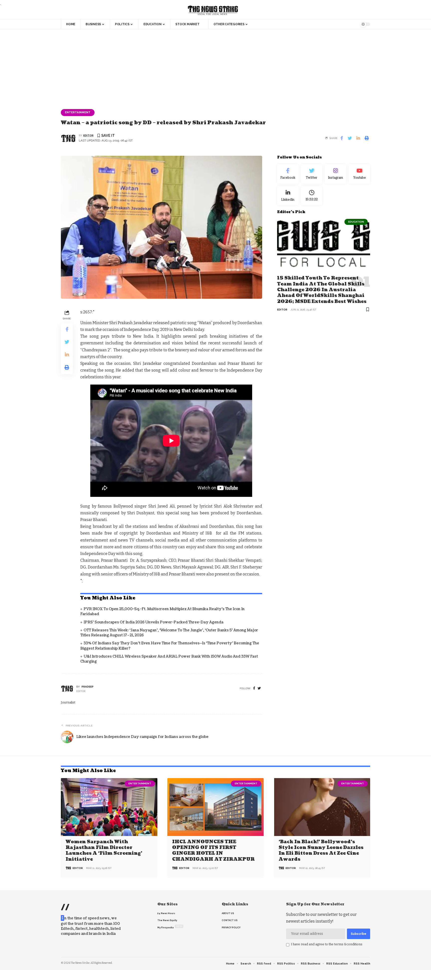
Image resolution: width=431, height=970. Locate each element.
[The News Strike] (213, 10)
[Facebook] (254, 688)
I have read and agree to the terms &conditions (326, 944)
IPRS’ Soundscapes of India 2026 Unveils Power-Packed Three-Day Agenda (153, 622)
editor (88, 135)
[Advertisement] (215, 67)
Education (356, 221)
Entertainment (78, 112)
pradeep (88, 686)
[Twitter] (312, 174)
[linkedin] (288, 196)
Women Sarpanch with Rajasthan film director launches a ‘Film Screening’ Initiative (104, 850)
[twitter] (259, 688)
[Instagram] (335, 174)
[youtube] (359, 174)
